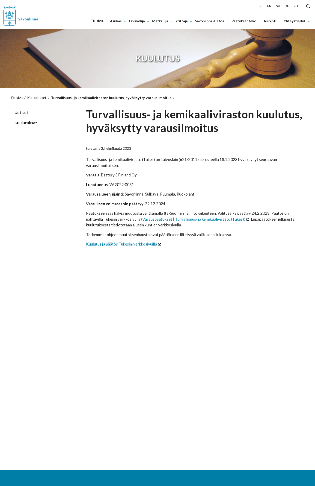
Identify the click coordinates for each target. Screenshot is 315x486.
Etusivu (17, 97)
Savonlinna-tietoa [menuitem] (209, 21)
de (287, 6)
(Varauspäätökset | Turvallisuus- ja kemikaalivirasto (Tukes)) (193, 219)
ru (296, 6)
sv (278, 6)
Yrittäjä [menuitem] (181, 21)
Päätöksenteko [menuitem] (244, 21)
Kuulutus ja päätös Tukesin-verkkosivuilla (121, 244)
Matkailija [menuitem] (160, 21)
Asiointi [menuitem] (270, 21)
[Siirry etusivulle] (29, 14)
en (269, 6)
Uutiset (21, 112)
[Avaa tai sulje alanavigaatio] (124, 21)
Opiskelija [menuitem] (137, 21)
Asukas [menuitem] (116, 21)
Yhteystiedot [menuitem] (295, 21)
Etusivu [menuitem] (97, 21)
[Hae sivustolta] (308, 6)
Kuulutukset (36, 97)
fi (261, 6)
